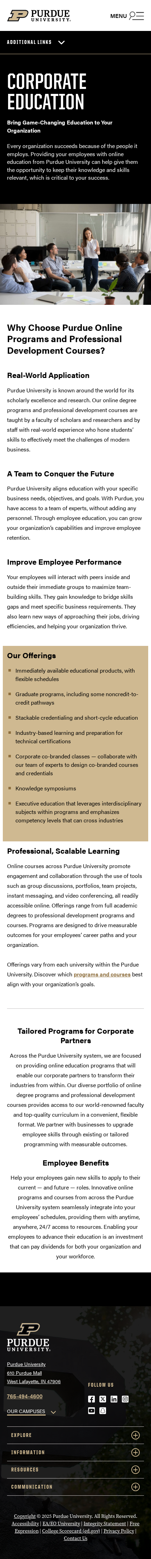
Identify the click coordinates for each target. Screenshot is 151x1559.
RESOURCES (25, 1469)
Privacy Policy (119, 1531)
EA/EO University (61, 1523)
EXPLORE (21, 1435)
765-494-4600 (24, 1396)
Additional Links (29, 42)
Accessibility (25, 1523)
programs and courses (102, 974)
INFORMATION (28, 1452)
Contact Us (75, 1538)
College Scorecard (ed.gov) (71, 1531)
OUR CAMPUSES (26, 1410)
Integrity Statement (105, 1523)
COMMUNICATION (32, 1486)
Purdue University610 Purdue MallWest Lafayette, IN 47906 (34, 1372)
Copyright (25, 1516)
